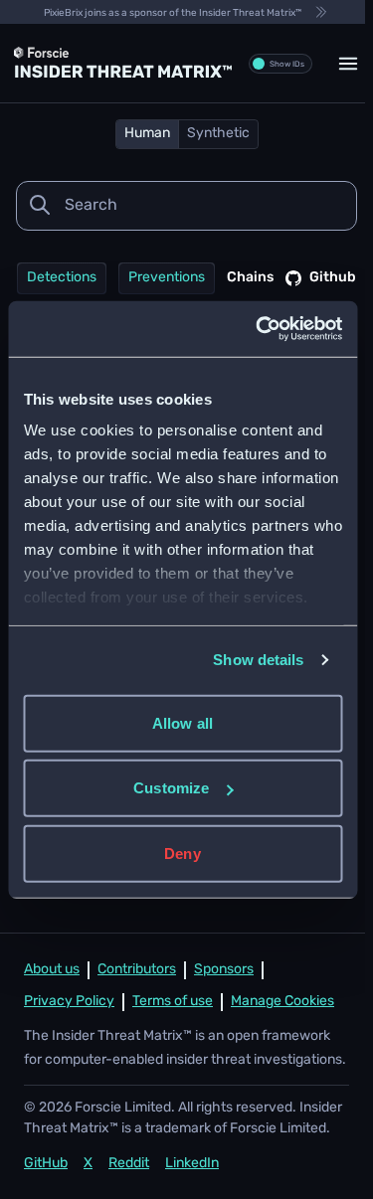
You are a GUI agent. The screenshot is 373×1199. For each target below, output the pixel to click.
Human (147, 133)
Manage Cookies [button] (282, 1001)
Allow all (182, 722)
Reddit (128, 1163)
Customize (171, 787)
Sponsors (224, 969)
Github (332, 277)
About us (52, 969)
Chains (250, 277)
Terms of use (172, 1001)
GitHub (46, 1163)
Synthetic (218, 133)
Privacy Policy (69, 1001)
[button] (348, 64)
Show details (258, 659)
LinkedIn (192, 1163)
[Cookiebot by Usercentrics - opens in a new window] (259, 329)
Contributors (136, 969)
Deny (182, 852)
